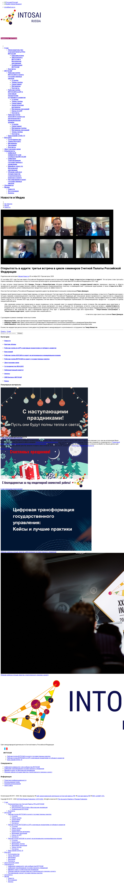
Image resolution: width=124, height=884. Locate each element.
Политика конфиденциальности (47, 442)
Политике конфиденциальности (83, 446)
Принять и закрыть (6, 449)
